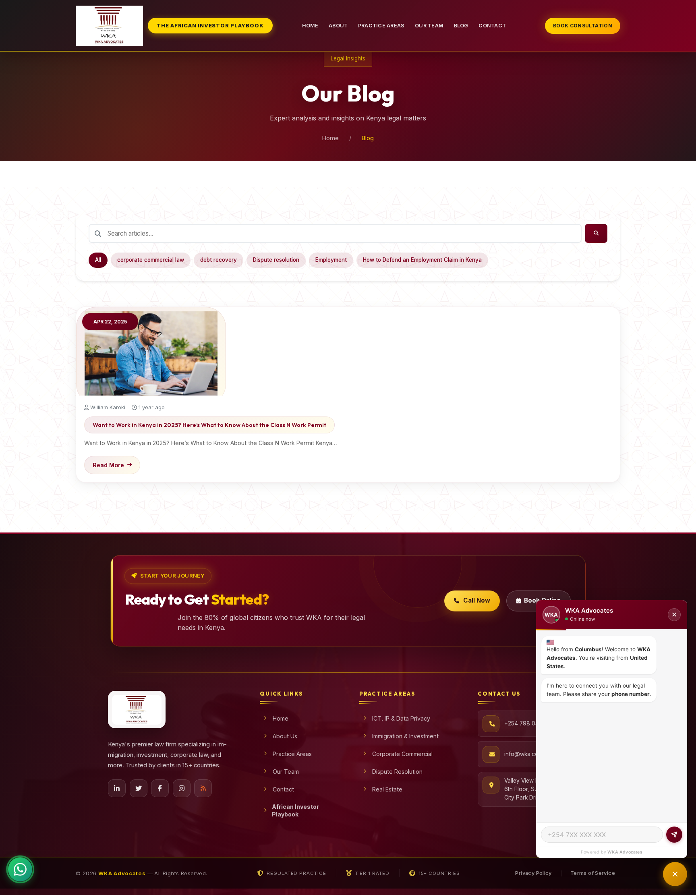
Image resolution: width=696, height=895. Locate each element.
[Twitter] (138, 788)
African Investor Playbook (295, 810)
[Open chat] (675, 874)
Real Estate (387, 789)
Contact (492, 26)
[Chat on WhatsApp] (20, 870)
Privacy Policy (533, 873)
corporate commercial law (150, 260)
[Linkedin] (117, 788)
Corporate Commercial (402, 753)
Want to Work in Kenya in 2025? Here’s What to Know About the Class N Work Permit (209, 425)
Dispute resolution (276, 260)
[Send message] (674, 835)
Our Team (429, 26)
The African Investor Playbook (210, 26)
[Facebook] (160, 788)
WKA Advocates (624, 852)
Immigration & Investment (405, 736)
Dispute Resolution (397, 771)
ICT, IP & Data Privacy (401, 718)
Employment (331, 260)
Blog (461, 26)
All (98, 260)
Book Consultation (582, 26)
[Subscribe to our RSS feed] (203, 788)
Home (310, 26)
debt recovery (218, 260)
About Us (285, 736)
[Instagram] (182, 788)
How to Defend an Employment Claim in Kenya (422, 260)
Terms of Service (592, 873)
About (338, 26)
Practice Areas (381, 26)
